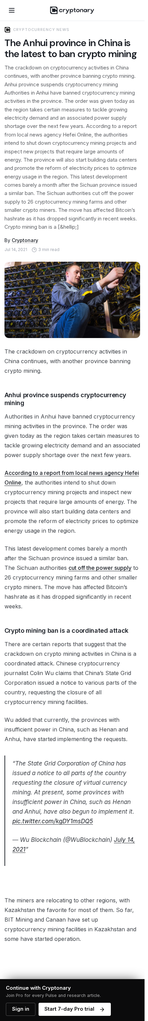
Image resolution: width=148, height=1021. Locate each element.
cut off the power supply (99, 567)
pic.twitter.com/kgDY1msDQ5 (52, 821)
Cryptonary (25, 240)
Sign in (20, 1009)
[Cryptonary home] (72, 10)
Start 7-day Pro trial (69, 1009)
